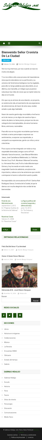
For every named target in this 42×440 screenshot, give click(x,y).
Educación (8, 408)
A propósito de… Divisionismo (8, 230)
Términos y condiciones (28, 435)
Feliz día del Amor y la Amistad (14, 246)
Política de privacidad (18, 437)
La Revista (8, 347)
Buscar (4, 296)
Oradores (36, 230)
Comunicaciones (10, 413)
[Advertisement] (21, 28)
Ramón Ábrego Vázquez (27, 64)
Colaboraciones (10, 338)
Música (6, 342)
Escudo (7, 382)
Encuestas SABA (10, 351)
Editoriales (6, 60)
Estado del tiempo (11, 360)
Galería (6, 364)
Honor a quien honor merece (13, 256)
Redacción (23, 293)
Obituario (7, 355)
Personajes (8, 404)
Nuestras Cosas (7, 217)
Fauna (6, 395)
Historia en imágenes (12, 333)
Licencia (30, 437)
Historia (7, 386)
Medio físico (8, 417)
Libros (6, 329)
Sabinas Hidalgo (10, 378)
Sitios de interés (10, 400)
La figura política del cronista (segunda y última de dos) (28, 203)
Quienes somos (12, 435)
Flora (6, 391)
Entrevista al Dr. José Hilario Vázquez (16, 290)
